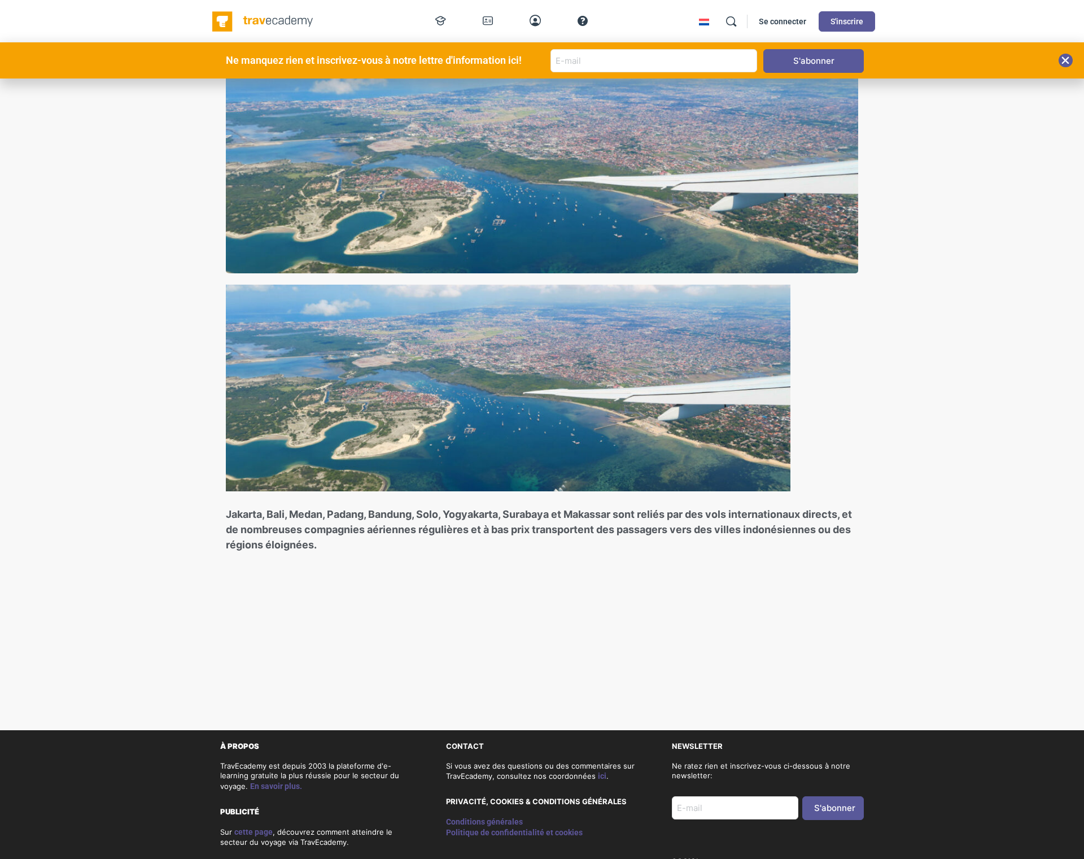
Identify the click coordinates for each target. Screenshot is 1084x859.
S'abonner (834, 808)
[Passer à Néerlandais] (704, 22)
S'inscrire (847, 21)
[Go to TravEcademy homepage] (263, 20)
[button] (1066, 60)
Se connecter (782, 21)
